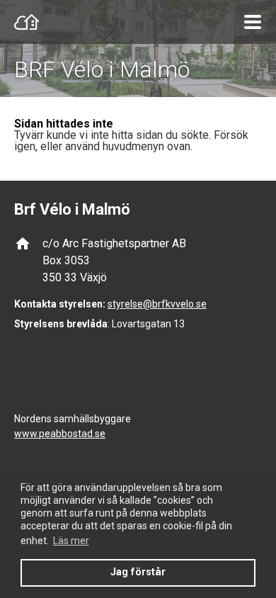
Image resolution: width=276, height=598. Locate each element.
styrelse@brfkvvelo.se (157, 304)
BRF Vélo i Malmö (102, 69)
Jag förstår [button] (138, 572)
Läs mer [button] (71, 540)
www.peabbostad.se (59, 433)
